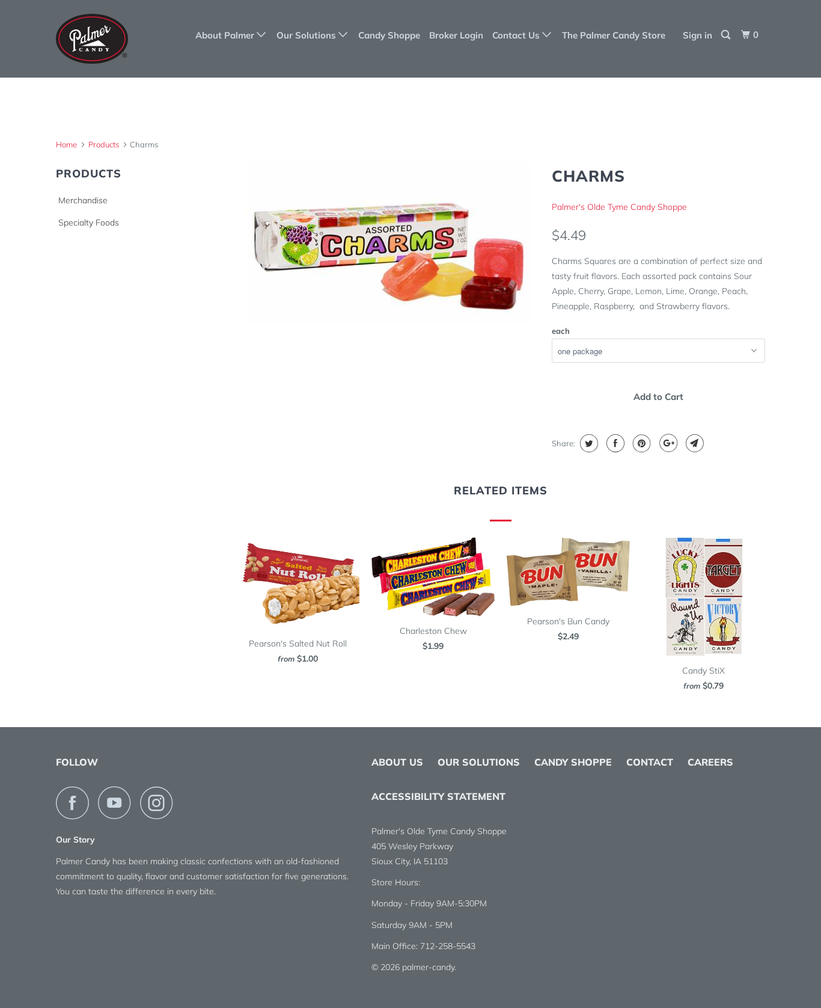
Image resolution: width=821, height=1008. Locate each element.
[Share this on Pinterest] (640, 443)
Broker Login (456, 35)
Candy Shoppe (389, 35)
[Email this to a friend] (693, 443)
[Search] (726, 35)
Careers (710, 762)
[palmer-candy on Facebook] (76, 802)
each (561, 331)
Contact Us (517, 35)
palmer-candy (428, 967)
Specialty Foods (88, 222)
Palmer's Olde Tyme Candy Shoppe (619, 206)
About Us (397, 762)
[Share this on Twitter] (587, 443)
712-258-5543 (447, 946)
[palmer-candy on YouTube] (118, 802)
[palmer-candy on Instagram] (160, 802)
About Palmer (226, 35)
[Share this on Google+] (666, 443)
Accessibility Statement (438, 796)
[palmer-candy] (117, 39)
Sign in (697, 35)
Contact (649, 762)
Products (103, 144)
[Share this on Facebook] (613, 443)
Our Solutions (307, 35)
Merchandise (83, 200)
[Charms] (388, 243)
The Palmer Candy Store (613, 35)
